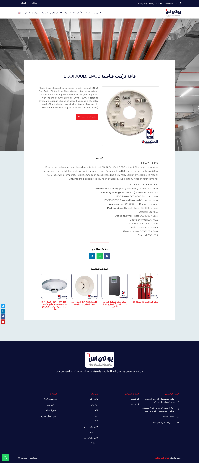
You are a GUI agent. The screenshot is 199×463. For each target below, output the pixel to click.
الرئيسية (97, 12)
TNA (96, 421)
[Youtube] (3, 321)
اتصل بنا (26, 12)
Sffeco (94, 443)
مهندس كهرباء (52, 404)
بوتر (96, 415)
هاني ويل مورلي (91, 426)
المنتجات (67, 12)
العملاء (45, 12)
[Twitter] (3, 306)
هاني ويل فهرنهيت (90, 437)
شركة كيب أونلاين (162, 458)
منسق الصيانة (52, 410)
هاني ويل (94, 399)
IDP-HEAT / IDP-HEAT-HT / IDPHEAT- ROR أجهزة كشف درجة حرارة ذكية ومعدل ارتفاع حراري (54, 305)
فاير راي (94, 410)
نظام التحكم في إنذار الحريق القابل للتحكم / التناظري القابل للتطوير (114, 304)
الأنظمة (79, 12)
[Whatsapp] (5, 457)
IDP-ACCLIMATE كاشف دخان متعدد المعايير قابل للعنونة (84, 303)
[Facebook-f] (3, 316)
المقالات (22, 3)
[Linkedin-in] (3, 311)
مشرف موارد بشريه (49, 416)
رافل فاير (94, 432)
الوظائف (34, 3)
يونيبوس (94, 404)
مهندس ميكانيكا (51, 398)
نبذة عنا (87, 12)
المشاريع (54, 12)
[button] (107, 256)
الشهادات (36, 12)
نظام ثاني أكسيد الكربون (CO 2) (145, 302)
